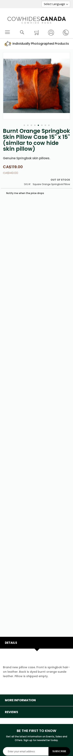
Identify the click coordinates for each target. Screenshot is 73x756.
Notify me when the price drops (25, 193)
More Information (20, 700)
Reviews (11, 712)
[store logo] (36, 19)
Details (11, 643)
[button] (24, 125)
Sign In (50, 33)
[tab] (36, 643)
